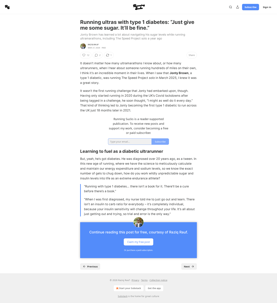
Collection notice (158, 280)
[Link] (75, 151)
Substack (122, 296)
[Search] (230, 7)
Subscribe (250, 7)
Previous (92, 266)
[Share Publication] (237, 7)
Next (187, 266)
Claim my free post (138, 242)
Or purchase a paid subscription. (138, 250)
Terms (144, 280)
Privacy (135, 280)
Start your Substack (130, 288)
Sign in (267, 7)
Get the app (154, 288)
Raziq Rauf (93, 44)
